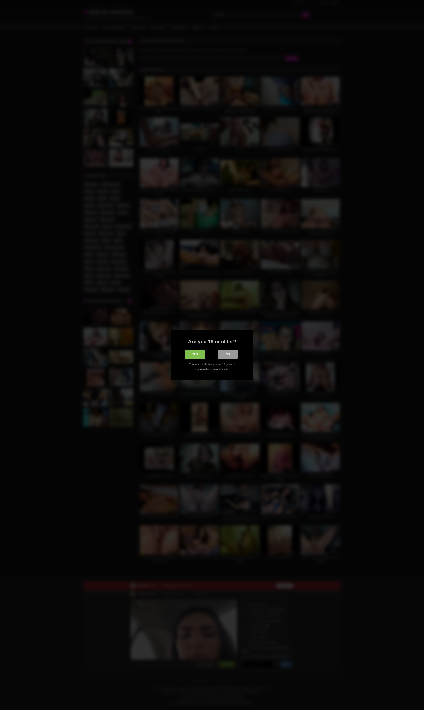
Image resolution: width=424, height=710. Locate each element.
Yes (195, 354)
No (228, 354)
